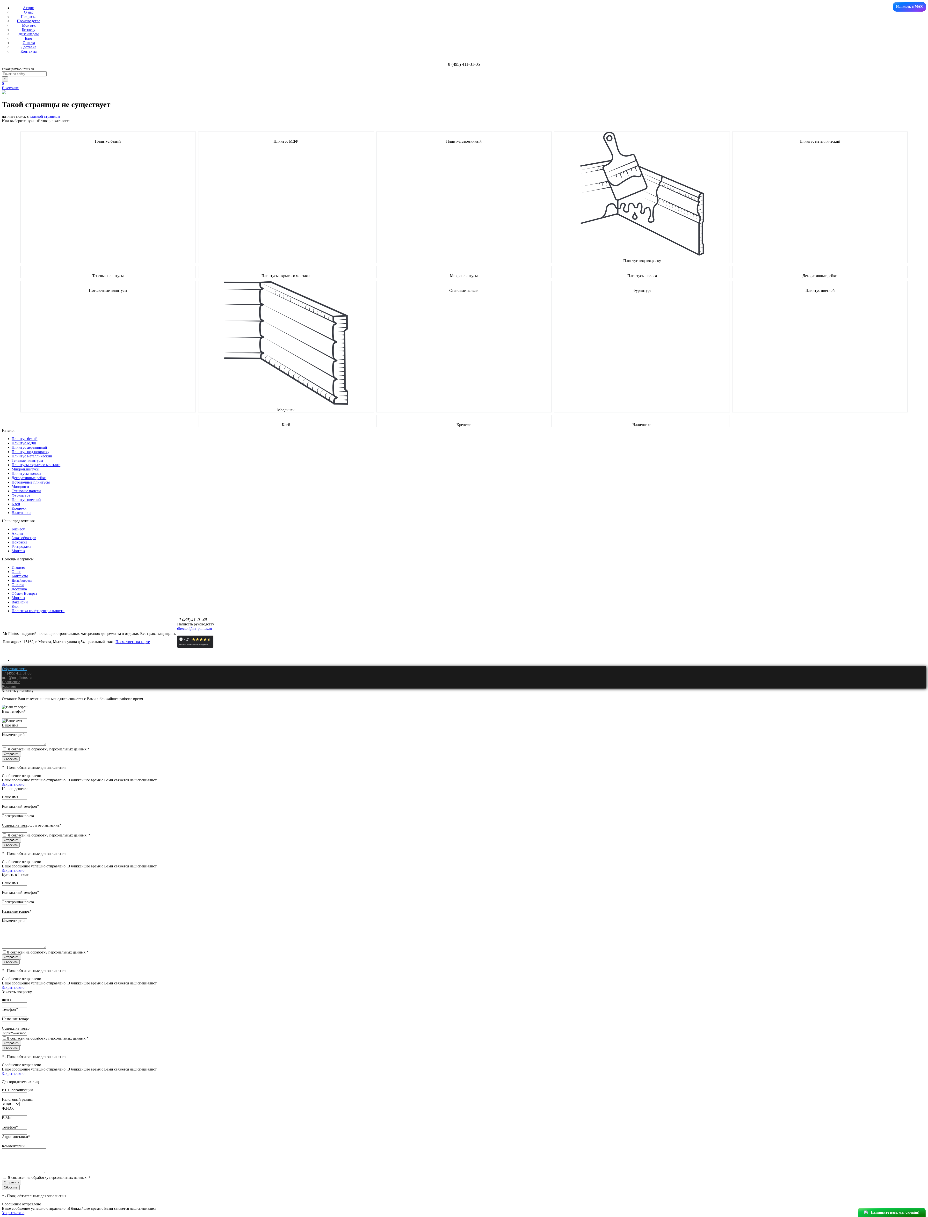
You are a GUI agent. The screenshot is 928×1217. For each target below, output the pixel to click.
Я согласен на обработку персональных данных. (48, 749)
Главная (18, 567)
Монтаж (29, 25)
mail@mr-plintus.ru (17, 677)
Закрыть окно (13, 784)
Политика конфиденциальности (38, 611)
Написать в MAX (909, 6)
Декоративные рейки (820, 276)
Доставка (28, 47)
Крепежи (464, 425)
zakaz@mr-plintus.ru (18, 69)
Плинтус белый (108, 141)
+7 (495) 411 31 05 (16, 673)
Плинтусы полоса (642, 276)
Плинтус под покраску (642, 261)
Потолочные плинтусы (108, 290)
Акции (28, 8)
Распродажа (21, 546)
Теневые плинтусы (108, 276)
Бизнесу (28, 30)
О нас (28, 12)
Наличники (642, 425)
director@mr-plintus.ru (194, 628)
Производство (28, 21)
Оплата (29, 43)
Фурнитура (642, 290)
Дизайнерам (29, 34)
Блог (29, 38)
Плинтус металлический (820, 141)
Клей (286, 425)
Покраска (28, 17)
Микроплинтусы (464, 276)
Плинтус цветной (820, 290)
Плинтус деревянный (464, 141)
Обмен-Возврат (24, 593)
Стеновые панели (463, 290)
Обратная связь (14, 669)
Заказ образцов (24, 538)
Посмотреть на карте (133, 642)
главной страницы (45, 116)
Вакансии (20, 602)
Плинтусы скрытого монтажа (285, 276)
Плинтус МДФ (286, 141)
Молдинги (286, 410)
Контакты (29, 51)
